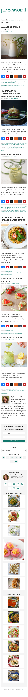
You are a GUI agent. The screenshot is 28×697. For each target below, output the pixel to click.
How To (23, 81)
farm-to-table (19, 210)
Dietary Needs (18, 143)
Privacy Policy (14, 694)
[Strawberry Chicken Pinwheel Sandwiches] (13, 637)
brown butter (11, 272)
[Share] (3, 76)
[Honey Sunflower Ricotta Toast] (14, 574)
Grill (7, 274)
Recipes (14, 144)
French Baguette (19, 331)
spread (2, 213)
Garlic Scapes (18, 81)
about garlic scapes (10, 83)
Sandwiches (18, 144)
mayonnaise (17, 211)
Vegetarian (11, 208)
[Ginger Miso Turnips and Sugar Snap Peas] (14, 506)
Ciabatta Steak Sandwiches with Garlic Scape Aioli (11, 94)
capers (15, 272)
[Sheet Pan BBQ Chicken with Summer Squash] (14, 521)
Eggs (25, 206)
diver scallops (19, 272)
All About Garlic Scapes (10, 28)
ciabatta (12, 147)
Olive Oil (3, 392)
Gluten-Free (9, 207)
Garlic (10, 85)
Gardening (14, 81)
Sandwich (12, 148)
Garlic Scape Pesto (11, 337)
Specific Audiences (4, 146)
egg (15, 210)
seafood (10, 274)
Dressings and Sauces (20, 206)
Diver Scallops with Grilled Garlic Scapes (13, 218)
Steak (24, 148)
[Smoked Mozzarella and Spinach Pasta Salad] (13, 666)
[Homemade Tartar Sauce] (14, 536)
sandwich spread (17, 148)
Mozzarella (6, 333)
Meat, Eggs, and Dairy (8, 144)
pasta (14, 392)
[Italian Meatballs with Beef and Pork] (13, 652)
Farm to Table (8, 81)
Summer (9, 82)
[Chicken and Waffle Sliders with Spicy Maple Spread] (14, 589)
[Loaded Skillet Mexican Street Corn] (13, 622)
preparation (19, 85)
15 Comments (13, 156)
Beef (10, 143)
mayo (14, 211)
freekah (24, 272)
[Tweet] (11, 76)
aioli (7, 147)
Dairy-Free (13, 143)
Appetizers (8, 330)
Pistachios (20, 392)
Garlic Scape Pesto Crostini (11, 280)
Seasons (2, 82)
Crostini (12, 331)
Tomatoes (17, 146)
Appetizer (8, 331)
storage (5, 86)
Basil (7, 272)
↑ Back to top (16, 690)
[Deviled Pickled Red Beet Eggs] (14, 559)
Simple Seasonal (14, 8)
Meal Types (14, 207)
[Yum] (16, 76)
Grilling (23, 143)
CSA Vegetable (17, 83)
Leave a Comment (14, 98)
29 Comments (13, 31)
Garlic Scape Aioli (11, 154)
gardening (7, 85)
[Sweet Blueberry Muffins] (13, 681)
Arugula (7, 143)
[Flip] (24, 76)
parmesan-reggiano (8, 392)
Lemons (23, 390)
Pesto (10, 333)
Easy (15, 331)
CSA (7, 390)
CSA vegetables (11, 210)
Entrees (7, 271)
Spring (6, 82)
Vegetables (13, 82)
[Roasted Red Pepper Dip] (13, 608)
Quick (12, 333)
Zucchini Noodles (4, 393)
